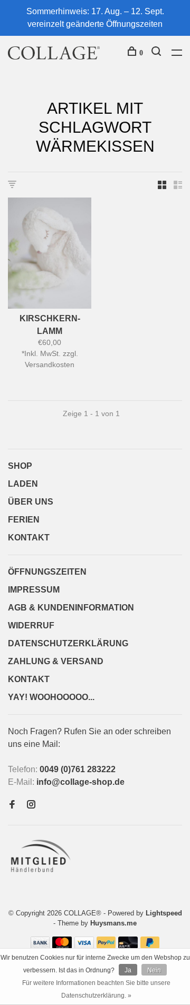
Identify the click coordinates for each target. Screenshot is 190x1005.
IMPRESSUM (34, 589)
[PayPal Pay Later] (150, 945)
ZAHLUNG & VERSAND (55, 661)
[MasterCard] (62, 945)
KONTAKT (29, 537)
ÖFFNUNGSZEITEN (47, 571)
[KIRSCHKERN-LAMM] (49, 255)
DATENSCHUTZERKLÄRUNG (68, 643)
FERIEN (24, 519)
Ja (128, 970)
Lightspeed (164, 913)
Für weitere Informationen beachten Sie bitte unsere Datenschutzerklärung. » (96, 989)
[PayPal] (106, 945)
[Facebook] (12, 805)
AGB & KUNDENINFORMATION (71, 607)
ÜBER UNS (30, 501)
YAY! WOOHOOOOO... (51, 697)
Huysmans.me (113, 923)
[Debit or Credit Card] (128, 945)
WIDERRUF (31, 625)
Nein (154, 970)
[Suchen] (157, 53)
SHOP (20, 465)
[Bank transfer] (40, 945)
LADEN (23, 483)
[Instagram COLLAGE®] (31, 805)
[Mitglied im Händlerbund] (43, 875)
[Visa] (84, 945)
